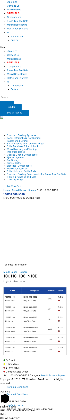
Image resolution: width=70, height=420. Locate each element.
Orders (14, 40)
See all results (14, 112)
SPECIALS (13, 13)
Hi (8, 32)
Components (14, 17)
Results (11, 107)
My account (17, 36)
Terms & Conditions (17, 387)
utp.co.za (12, 2)
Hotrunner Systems (17, 28)
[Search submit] (7, 102)
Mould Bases (14, 9)
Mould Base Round (17, 24)
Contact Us (13, 5)
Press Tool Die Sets (17, 21)
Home (6, 190)
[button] (35, 47)
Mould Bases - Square (24, 190)
